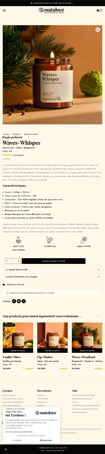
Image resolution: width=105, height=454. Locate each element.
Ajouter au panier (18, 350)
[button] (101, 316)
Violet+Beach (45, 357)
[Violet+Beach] (52, 337)
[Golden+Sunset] (87, 337)
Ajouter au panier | (53, 261)
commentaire (17, 155)
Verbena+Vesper (13, 357)
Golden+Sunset (81, 357)
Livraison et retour (15, 285)
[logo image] (51, 10)
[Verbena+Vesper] (18, 337)
